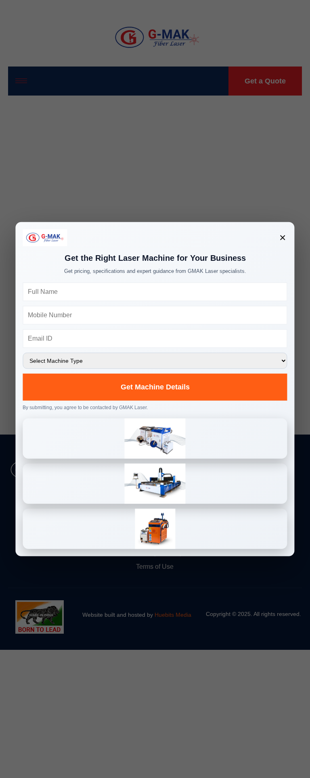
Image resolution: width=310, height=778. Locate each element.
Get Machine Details (155, 387)
